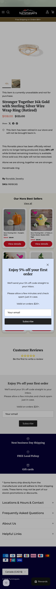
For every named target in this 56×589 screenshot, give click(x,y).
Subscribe (28, 321)
